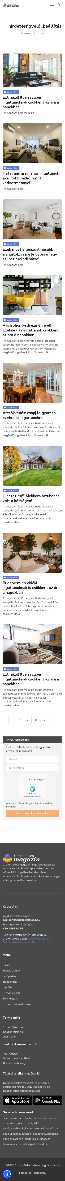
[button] (58, 5)
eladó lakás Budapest (37, 1139)
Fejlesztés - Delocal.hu (32, 1172)
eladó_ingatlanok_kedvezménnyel (23, 1128)
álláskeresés (10, 1144)
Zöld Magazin (11, 998)
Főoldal (27, 33)
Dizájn (6, 965)
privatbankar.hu (12, 1118)
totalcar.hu (9, 1123)
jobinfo (22, 1123)
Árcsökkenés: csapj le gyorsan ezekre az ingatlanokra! (29, 416)
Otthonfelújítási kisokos (17, 1004)
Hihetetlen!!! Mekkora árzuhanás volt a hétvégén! (31, 498)
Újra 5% (7, 987)
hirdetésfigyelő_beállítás (33, 1144)
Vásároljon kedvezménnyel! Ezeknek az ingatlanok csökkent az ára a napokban (31, 330)
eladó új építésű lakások (17, 1133)
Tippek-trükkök (11, 970)
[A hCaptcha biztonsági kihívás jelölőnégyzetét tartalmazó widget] (32, 786)
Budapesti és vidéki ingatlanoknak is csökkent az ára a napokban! (31, 587)
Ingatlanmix (10, 981)
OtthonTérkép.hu (13, 1027)
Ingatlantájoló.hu (13, 1032)
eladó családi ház (13, 1139)
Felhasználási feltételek (17, 1058)
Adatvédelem (10, 1053)
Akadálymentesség (14, 1063)
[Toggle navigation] (52, 5)
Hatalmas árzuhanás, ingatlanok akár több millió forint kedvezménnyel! (31, 178)
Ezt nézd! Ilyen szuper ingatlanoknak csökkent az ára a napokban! (31, 102)
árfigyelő (33, 1123)
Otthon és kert (11, 993)
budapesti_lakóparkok (46, 1133)
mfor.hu (27, 1118)
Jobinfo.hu (9, 1036)
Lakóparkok (9, 976)
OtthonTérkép (23, 1165)
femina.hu (40, 1118)
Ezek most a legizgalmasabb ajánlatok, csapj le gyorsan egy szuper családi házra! (30, 254)
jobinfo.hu (52, 1128)
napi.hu (52, 1118)
